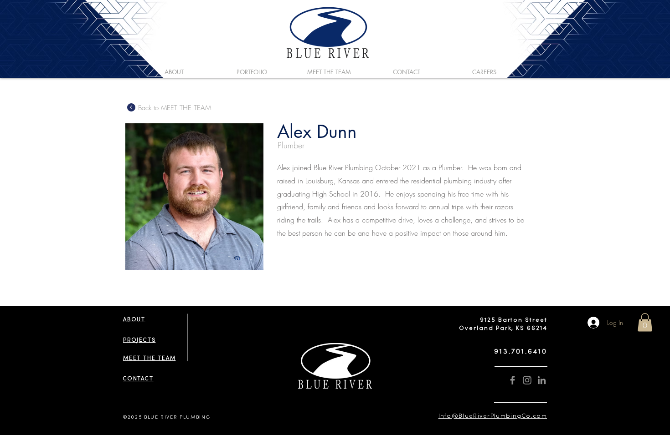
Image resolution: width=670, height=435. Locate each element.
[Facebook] (512, 380)
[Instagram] (527, 380)
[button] (645, 322)
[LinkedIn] (541, 380)
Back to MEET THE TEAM (174, 107)
